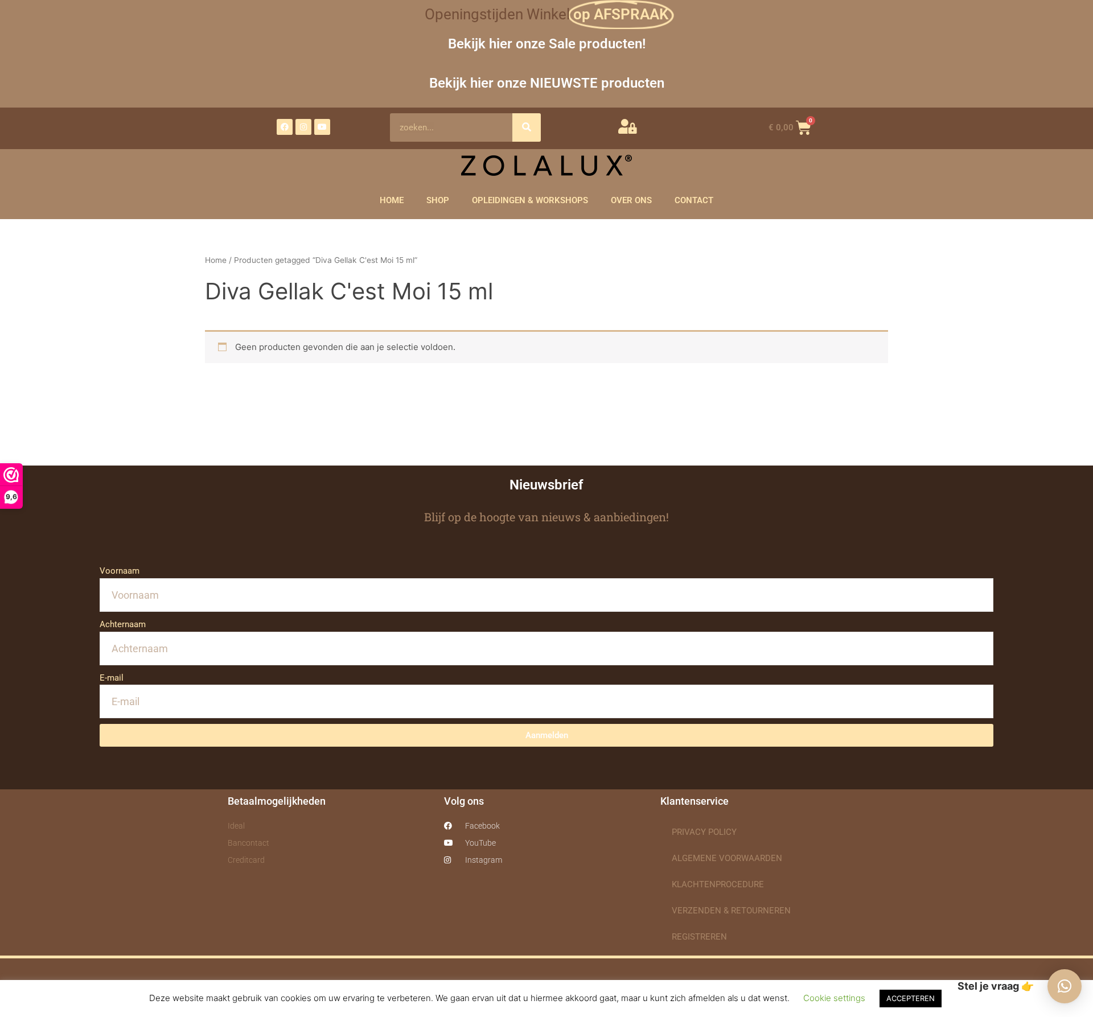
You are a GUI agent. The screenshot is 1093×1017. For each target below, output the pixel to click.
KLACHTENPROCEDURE (718, 884)
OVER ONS (631, 200)
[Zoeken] (526, 127)
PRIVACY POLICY (704, 832)
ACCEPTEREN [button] (910, 998)
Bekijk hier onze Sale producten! (547, 43)
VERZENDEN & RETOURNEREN (731, 910)
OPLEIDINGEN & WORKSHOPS (530, 200)
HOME (392, 200)
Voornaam (119, 571)
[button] (1064, 986)
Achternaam (123, 624)
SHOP (437, 200)
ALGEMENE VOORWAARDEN (727, 858)
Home (216, 260)
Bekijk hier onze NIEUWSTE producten (546, 83)
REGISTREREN (699, 937)
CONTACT (694, 200)
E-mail (112, 678)
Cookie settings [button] (834, 998)
